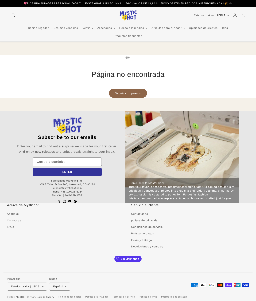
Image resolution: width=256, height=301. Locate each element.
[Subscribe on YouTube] (70, 201)
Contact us (14, 220)
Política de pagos (142, 233)
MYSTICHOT (22, 297)
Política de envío (148, 297)
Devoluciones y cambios (147, 246)
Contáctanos (139, 213)
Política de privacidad (97, 297)
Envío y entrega (141, 240)
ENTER (67, 171)
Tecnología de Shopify (42, 297)
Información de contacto (174, 297)
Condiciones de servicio (147, 226)
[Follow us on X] (59, 201)
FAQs (10, 226)
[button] (13, 15)
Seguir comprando (128, 93)
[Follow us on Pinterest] (75, 201)
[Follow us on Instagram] (64, 201)
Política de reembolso (69, 297)
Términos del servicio (124, 297)
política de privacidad (145, 220)
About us (13, 213)
